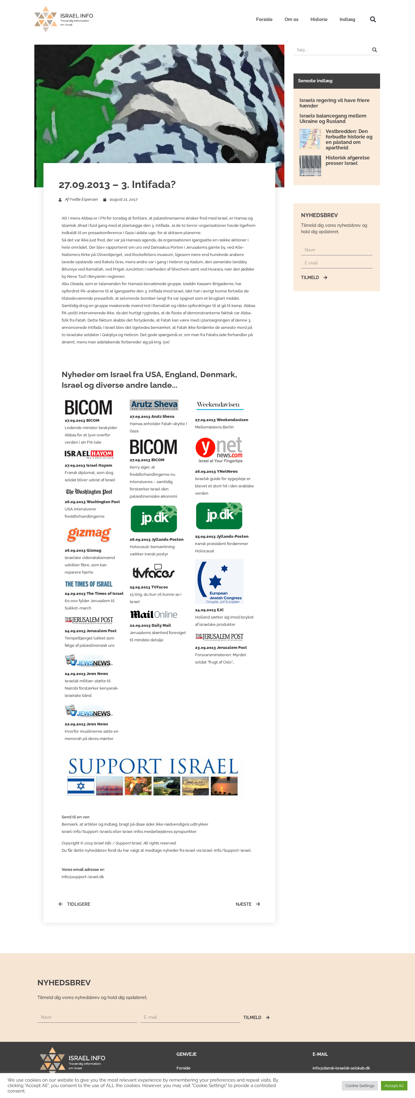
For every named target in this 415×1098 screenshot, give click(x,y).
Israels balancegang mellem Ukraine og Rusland (333, 118)
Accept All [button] (394, 1085)
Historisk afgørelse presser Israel (348, 160)
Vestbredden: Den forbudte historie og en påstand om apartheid (349, 139)
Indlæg (347, 19)
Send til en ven (76, 817)
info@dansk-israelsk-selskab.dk (341, 1068)
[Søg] (374, 50)
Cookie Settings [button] (359, 1085)
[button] (373, 19)
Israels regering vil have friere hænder (335, 103)
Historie (319, 19)
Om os (291, 19)
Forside (264, 19)
